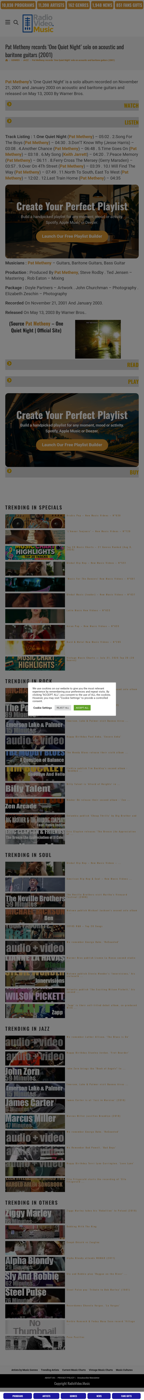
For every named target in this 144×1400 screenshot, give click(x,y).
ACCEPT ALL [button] (82, 707)
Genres (73, 1396)
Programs (17, 1396)
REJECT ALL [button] (63, 707)
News (99, 1396)
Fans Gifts (126, 1396)
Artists (46, 1396)
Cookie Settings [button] (42, 707)
